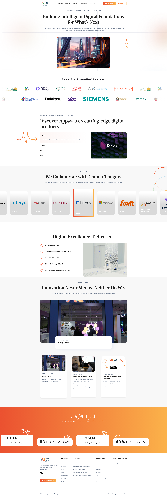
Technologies (84, 3)
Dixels (44, 136)
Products (60, 3)
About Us (92, 3)
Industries (75, 3)
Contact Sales (109, 3)
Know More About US (48, 480)
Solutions (67, 3)
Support (120, 3)
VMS (41, 155)
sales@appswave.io (117, 463)
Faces (41, 150)
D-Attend (42, 145)
